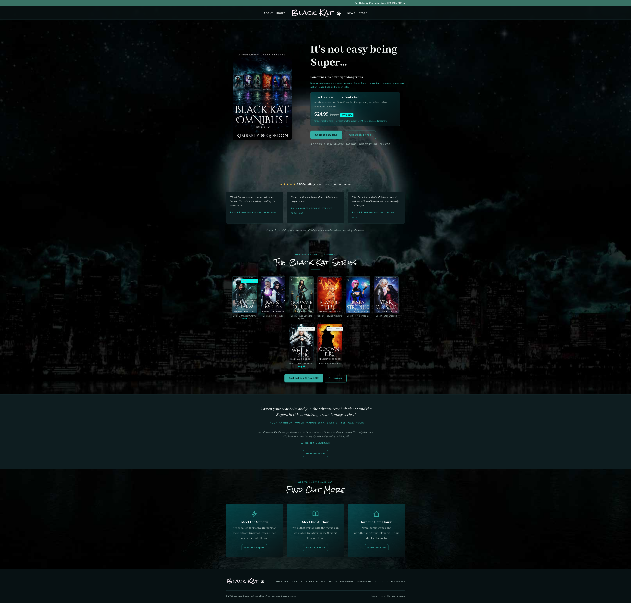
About (268, 13)
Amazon (297, 581)
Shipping (401, 595)
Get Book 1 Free (360, 135)
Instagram (364, 581)
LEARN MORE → (396, 3)
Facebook (346, 581)
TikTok (383, 581)
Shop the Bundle (326, 135)
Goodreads (329, 581)
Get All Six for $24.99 (304, 378)
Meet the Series (315, 453)
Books (281, 13)
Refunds (391, 595)
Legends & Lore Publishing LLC (249, 595)
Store (363, 13)
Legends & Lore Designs (284, 595)
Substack (282, 581)
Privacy (382, 595)
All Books (335, 378)
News (351, 13)
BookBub (312, 581)
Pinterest (398, 581)
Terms (374, 595)
